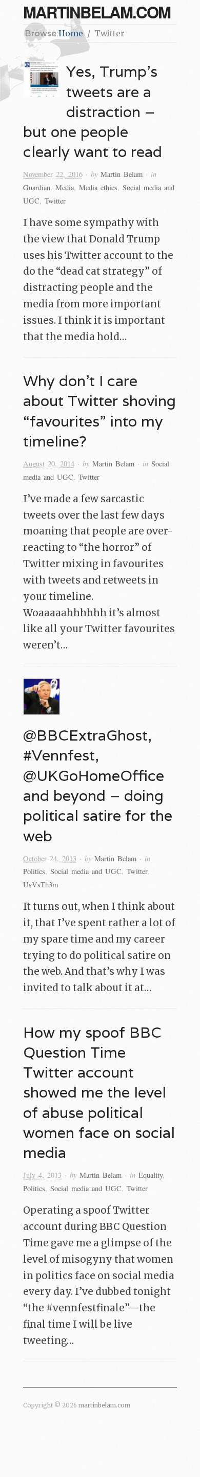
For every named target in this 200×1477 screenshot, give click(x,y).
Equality (150, 1175)
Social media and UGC (86, 871)
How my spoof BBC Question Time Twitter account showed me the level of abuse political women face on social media (99, 1092)
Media (64, 187)
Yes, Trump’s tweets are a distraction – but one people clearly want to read (92, 111)
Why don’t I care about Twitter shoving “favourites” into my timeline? (99, 411)
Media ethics (98, 187)
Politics (34, 871)
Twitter (55, 201)
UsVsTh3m (40, 884)
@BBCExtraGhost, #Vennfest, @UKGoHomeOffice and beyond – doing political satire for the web (97, 785)
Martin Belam (122, 174)
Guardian (36, 187)
